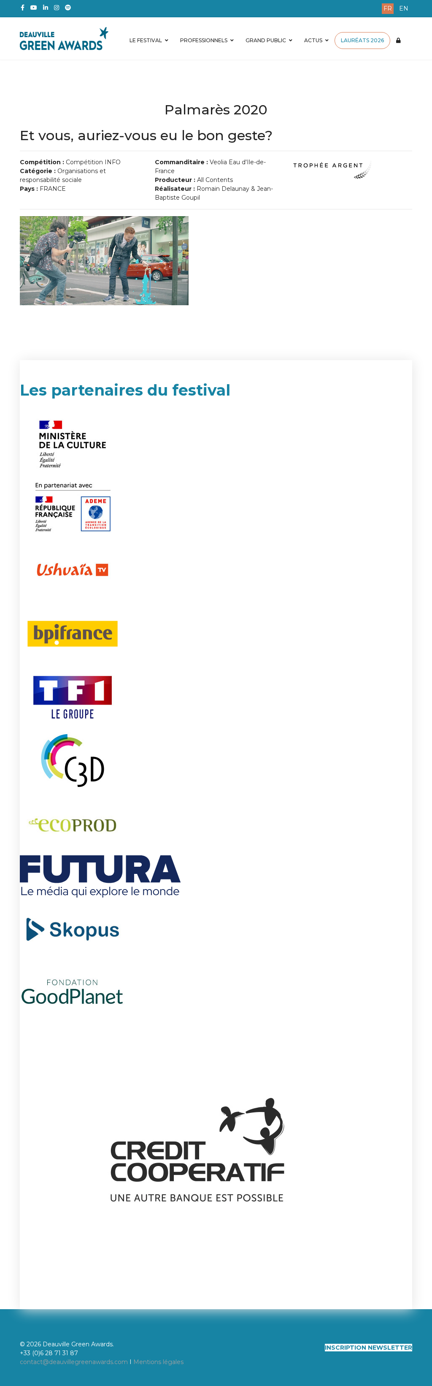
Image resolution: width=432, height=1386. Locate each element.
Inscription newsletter (368, 1347)
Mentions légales (158, 1362)
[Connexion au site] (398, 41)
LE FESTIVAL (146, 40)
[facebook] (22, 7)
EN (403, 8)
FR (387, 8)
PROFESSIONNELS (203, 40)
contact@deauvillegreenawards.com (74, 1362)
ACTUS (313, 40)
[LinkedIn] (45, 7)
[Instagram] (56, 7)
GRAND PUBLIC (266, 40)
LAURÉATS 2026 (362, 40)
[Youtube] (33, 7)
